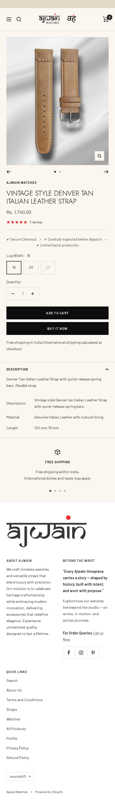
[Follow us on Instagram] (81, 653)
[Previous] (8, 172)
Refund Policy (17, 757)
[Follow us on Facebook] (69, 653)
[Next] (106, 172)
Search (12, 680)
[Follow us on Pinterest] (93, 653)
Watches (13, 719)
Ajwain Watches (21, 182)
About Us (14, 690)
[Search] (19, 19)
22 (48, 267)
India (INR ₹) (18, 776)
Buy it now (57, 328)
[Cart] (106, 19)
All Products (16, 728)
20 (31, 267)
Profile (11, 738)
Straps (11, 709)
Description (17, 369)
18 (14, 267)
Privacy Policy (17, 748)
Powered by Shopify (49, 792)
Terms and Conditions (24, 699)
